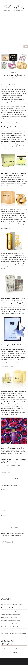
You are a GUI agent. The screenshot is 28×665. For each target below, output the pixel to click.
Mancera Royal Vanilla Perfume (8, 608)
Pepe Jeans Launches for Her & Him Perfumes (12, 604)
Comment (4, 489)
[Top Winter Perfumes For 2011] (14, 61)
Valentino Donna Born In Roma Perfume (10, 614)
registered (22, 463)
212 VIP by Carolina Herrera (10, 447)
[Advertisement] (14, 30)
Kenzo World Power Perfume (8, 630)
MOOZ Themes (10, 662)
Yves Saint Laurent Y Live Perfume (9, 611)
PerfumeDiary (14, 6)
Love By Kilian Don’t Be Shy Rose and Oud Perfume (13, 633)
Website (3, 520)
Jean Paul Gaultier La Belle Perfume (9, 623)
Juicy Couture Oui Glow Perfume (9, 617)
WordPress (23, 662)
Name (3, 510)
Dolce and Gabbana (14, 127)
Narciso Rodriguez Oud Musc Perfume (10, 627)
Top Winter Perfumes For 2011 (14, 453)
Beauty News (14, 72)
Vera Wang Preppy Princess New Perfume (7, 461)
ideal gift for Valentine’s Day (9, 366)
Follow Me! (14, 652)
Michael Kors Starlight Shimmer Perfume (10, 620)
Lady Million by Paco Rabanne (14, 450)
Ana (17, 81)
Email (3, 515)
